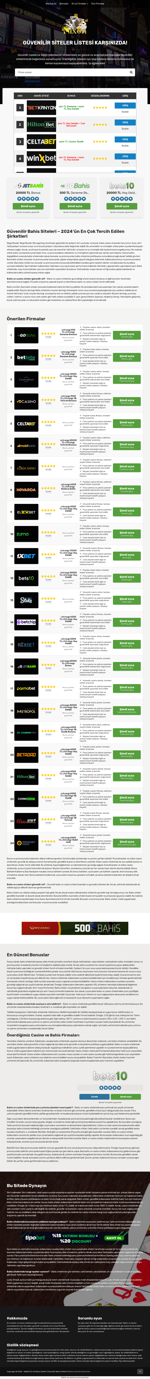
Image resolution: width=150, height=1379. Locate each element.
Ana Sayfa (51, 3)
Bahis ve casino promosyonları (75, 1377)
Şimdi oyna (28, 206)
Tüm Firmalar (97, 3)
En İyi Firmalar (79, 3)
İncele (48, 337)
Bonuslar (64, 3)
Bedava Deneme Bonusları (79, 1371)
